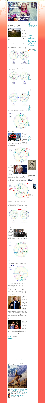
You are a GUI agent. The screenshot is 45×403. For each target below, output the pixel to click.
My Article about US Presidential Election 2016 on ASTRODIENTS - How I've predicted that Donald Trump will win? (32, 35)
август (28, 59)
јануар (28, 77)
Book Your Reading (30, 22)
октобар (29, 109)
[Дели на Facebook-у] (15, 336)
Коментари (30, 195)
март (28, 64)
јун (28, 61)
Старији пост (25, 357)
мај (28, 62)
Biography (29, 23)
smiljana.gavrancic (31, 173)
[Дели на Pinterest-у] (16, 336)
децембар (29, 79)
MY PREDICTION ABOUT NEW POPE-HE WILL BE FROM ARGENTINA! (32, 45)
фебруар (29, 65)
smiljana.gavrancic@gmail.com (32, 175)
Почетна (17, 357)
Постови (30, 194)
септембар (29, 58)
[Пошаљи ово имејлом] (13, 336)
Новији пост (9, 357)
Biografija (29, 24)
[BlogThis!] (14, 336)
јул (28, 60)
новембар (29, 80)
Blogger (25, 401)
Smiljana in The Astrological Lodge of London (32, 25)
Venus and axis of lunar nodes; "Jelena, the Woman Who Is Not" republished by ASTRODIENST (32, 42)
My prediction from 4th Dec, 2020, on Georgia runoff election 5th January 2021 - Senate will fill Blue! (32, 28)
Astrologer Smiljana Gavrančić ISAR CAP (32, 50)
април (28, 63)
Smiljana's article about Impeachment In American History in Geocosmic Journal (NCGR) (32, 44)
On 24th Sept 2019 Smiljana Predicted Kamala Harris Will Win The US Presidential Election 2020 (32, 33)
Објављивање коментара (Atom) (19, 359)
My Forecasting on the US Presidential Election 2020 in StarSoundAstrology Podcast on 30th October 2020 (32, 30)
